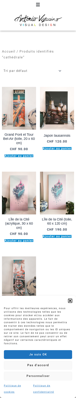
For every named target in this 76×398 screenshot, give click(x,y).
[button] (70, 301)
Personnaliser (38, 376)
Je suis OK (38, 354)
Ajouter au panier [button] (18, 155)
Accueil (8, 51)
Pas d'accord (38, 365)
